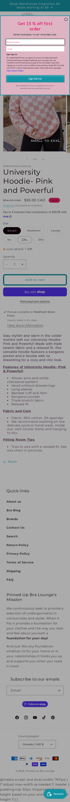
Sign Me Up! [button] (35, 78)
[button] (66, 19)
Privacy (20, 70)
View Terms (11, 70)
